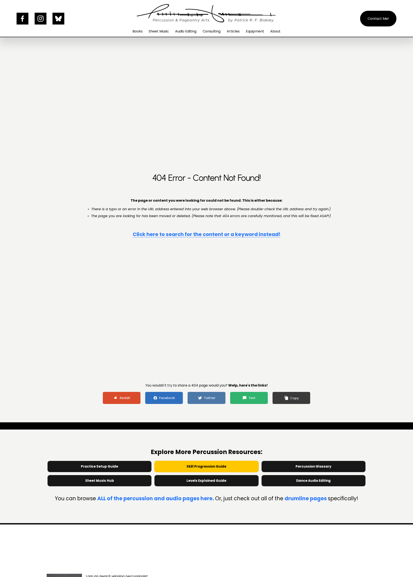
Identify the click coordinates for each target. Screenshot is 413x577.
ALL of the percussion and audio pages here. (156, 498)
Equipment (255, 31)
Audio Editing (185, 31)
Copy (294, 398)
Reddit (125, 398)
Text (252, 398)
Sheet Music (159, 31)
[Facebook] (22, 19)
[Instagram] (40, 19)
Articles (233, 31)
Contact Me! (378, 18)
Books (138, 31)
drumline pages (306, 498)
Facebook (167, 398)
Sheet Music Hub (99, 480)
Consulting (211, 31)
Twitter (209, 398)
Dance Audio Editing (313, 480)
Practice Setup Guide (99, 466)
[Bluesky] (58, 19)
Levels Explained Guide (206, 480)
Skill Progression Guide (206, 466)
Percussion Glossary (313, 466)
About (275, 31)
